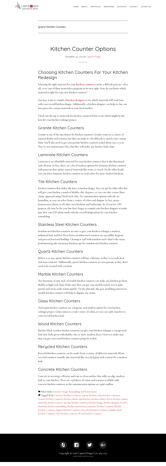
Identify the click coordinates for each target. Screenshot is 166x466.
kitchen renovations (76, 406)
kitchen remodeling (57, 406)
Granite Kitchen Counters (50, 399)
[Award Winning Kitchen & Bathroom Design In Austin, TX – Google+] (103, 445)
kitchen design (95, 402)
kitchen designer (75, 100)
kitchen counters (85, 84)
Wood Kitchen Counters (90, 413)
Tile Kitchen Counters (66, 413)
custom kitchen (89, 395)
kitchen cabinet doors (101, 399)
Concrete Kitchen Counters (67, 395)
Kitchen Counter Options (83, 48)
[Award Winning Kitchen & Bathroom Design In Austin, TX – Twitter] (90, 445)
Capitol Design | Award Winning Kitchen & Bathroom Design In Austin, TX (35, 5)
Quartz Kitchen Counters (68, 410)
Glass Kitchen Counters (108, 395)
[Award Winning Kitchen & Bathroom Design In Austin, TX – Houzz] (63, 445)
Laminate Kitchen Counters (100, 406)
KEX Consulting (88, 456)
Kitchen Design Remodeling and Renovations (74, 391)
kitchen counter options (59, 402)
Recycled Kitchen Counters (94, 410)
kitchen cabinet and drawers (77, 399)
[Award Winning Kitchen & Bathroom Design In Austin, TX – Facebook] (76, 445)
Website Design (77, 456)
